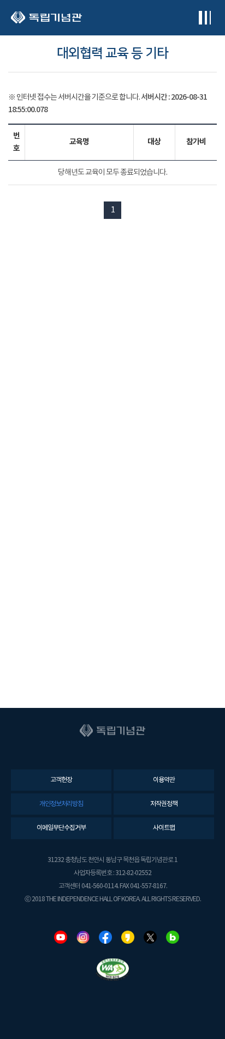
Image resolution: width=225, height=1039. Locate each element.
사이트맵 (164, 828)
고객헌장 (61, 780)
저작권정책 (163, 804)
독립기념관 (46, 17)
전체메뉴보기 (204, 17)
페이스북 (105, 937)
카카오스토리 (127, 937)
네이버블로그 (172, 937)
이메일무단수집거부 (61, 828)
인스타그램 (83, 937)
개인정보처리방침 (61, 804)
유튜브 (60, 937)
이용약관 (164, 780)
